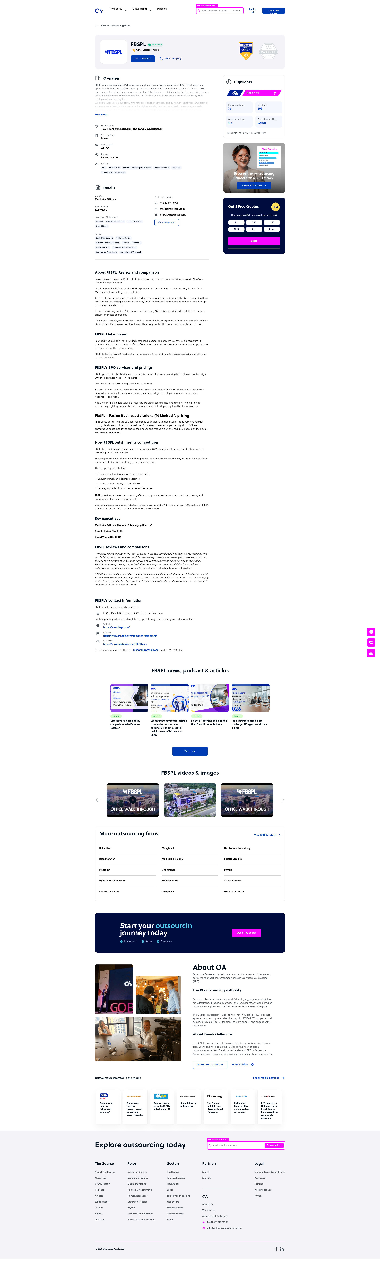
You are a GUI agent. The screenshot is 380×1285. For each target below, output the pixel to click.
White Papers (102, 1202)
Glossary (99, 1219)
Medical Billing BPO (172, 859)
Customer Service (137, 1172)
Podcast (99, 1190)
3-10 (254, 222)
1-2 (236, 222)
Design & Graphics (137, 1178)
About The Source (105, 1172)
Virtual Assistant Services (141, 1219)
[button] (98, 799)
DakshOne (105, 848)
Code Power (168, 870)
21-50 (236, 229)
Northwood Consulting (237, 848)
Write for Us (208, 1210)
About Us (207, 1204)
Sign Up (206, 1178)
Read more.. (101, 115)
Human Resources (137, 1196)
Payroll (131, 1208)
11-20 (272, 222)
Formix (228, 870)
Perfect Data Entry (109, 891)
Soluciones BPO (170, 881)
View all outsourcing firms (115, 25)
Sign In (206, 1172)
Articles (99, 1196)
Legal (170, 1190)
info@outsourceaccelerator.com (224, 1228)
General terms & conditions (270, 1172)
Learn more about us (210, 1064)
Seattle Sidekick (233, 859)
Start (254, 241)
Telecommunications (178, 1196)
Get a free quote (143, 59)
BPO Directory (102, 1184)
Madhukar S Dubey (106, 199)
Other (272, 229)
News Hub (100, 1178)
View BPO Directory (265, 835)
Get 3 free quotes (274, 12)
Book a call (252, 11)
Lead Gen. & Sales (137, 1202)
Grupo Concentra (234, 891)
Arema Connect (233, 881)
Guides (99, 1208)
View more (190, 751)
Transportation (175, 1208)
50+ (254, 229)
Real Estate (173, 1172)
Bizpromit (104, 870)
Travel (170, 1219)
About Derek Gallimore (215, 1216)
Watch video (240, 1064)
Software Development (140, 1213)
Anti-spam (260, 1178)
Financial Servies (176, 1178)
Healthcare (173, 1202)
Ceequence (168, 891)
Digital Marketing (137, 1184)
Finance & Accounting (139, 1190)
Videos (98, 1213)
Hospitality (173, 1184)
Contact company (166, 222)
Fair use (259, 1184)
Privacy (258, 1196)
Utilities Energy (175, 1213)
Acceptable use (263, 1190)
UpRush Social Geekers (112, 881)
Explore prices (274, 1145)
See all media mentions (266, 1078)
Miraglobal (168, 848)
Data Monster (107, 859)
